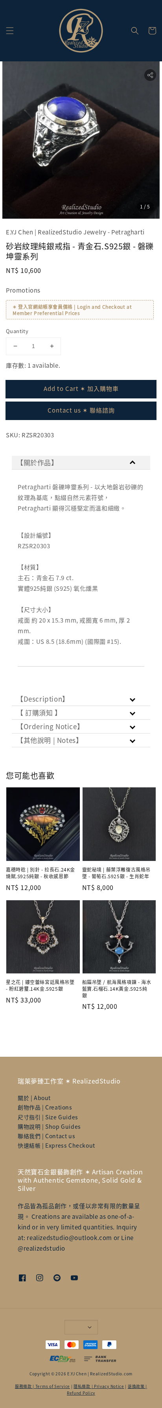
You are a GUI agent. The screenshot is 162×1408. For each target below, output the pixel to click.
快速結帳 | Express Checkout (56, 1145)
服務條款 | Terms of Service (42, 1386)
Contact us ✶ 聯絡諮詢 (81, 410)
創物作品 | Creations (45, 1107)
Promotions (23, 290)
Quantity (17, 331)
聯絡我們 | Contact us (46, 1136)
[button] (9, 30)
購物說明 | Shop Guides (49, 1126)
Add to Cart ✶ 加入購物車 (81, 388)
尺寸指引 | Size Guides (48, 1117)
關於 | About (34, 1098)
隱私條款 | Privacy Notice (99, 1386)
